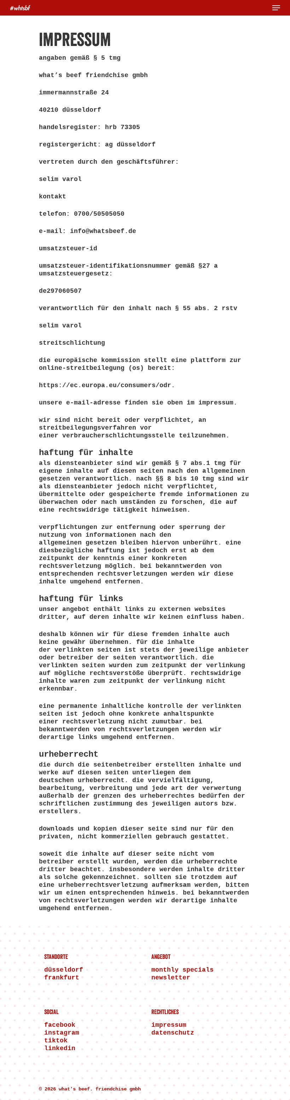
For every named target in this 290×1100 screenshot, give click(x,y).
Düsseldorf (63, 969)
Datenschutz (172, 1032)
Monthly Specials (182, 969)
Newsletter (170, 977)
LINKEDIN (59, 1048)
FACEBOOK (59, 1025)
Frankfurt (61, 977)
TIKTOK (56, 1040)
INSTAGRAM (61, 1032)
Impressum (168, 1025)
